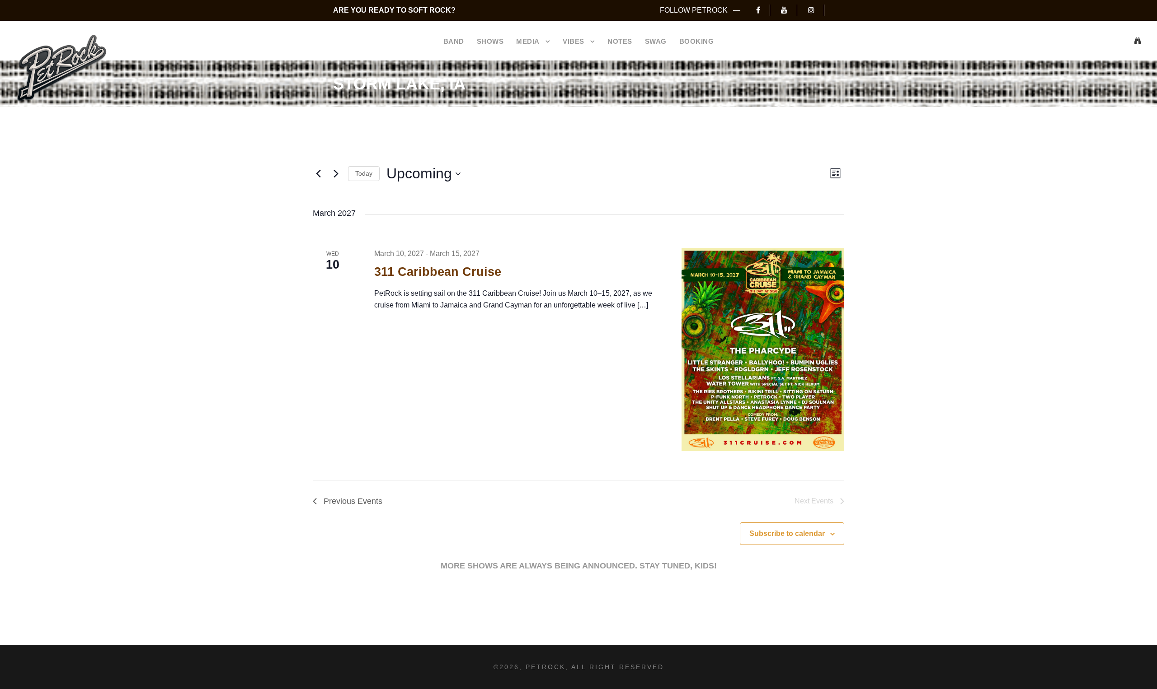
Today (363, 173)
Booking (696, 41)
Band (453, 41)
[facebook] (763, 10)
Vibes (573, 41)
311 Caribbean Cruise (437, 272)
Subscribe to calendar (787, 533)
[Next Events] (335, 173)
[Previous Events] (318, 173)
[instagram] (816, 10)
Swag (656, 41)
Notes (619, 41)
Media (528, 41)
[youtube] (789, 10)
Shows (490, 41)
